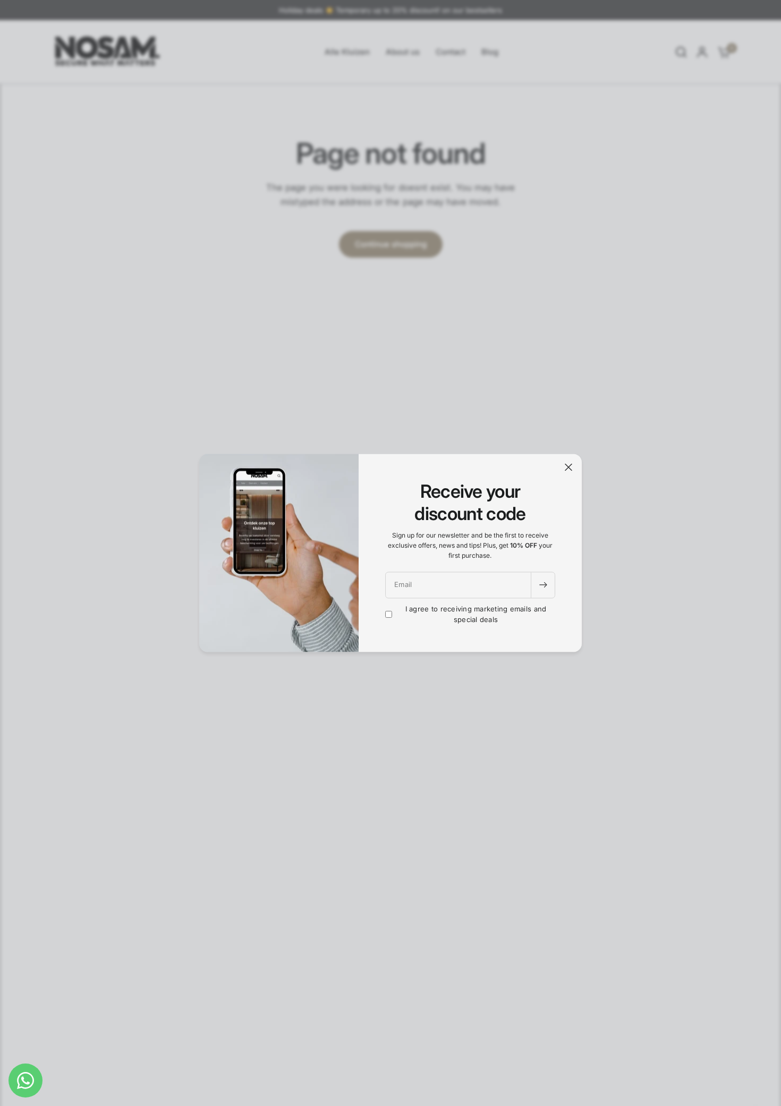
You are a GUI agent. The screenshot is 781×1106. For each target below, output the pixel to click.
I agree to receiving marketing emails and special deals (476, 614)
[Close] (568, 467)
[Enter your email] (543, 585)
